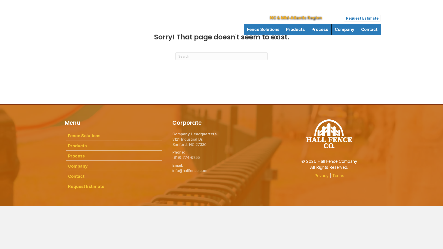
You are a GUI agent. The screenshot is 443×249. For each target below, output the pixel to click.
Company (344, 29)
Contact (369, 29)
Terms (338, 175)
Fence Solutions (263, 29)
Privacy (321, 175)
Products (295, 29)
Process (319, 29)
